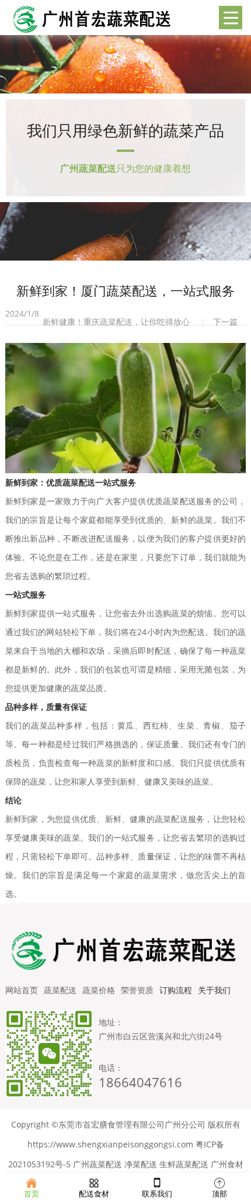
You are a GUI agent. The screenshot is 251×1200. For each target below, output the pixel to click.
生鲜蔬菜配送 (183, 1164)
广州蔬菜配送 (97, 1164)
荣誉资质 (137, 990)
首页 (31, 1193)
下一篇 (225, 321)
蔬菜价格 (98, 990)
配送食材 (94, 1193)
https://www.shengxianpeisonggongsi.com (110, 1144)
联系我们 (157, 1193)
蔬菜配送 (60, 990)
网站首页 (21, 990)
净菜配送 (140, 1164)
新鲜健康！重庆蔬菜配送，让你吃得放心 (116, 321)
